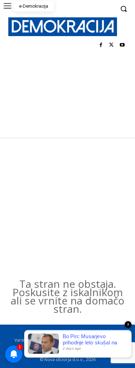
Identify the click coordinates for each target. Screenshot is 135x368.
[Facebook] (101, 45)
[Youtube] (122, 45)
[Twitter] (111, 45)
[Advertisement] (67, 208)
